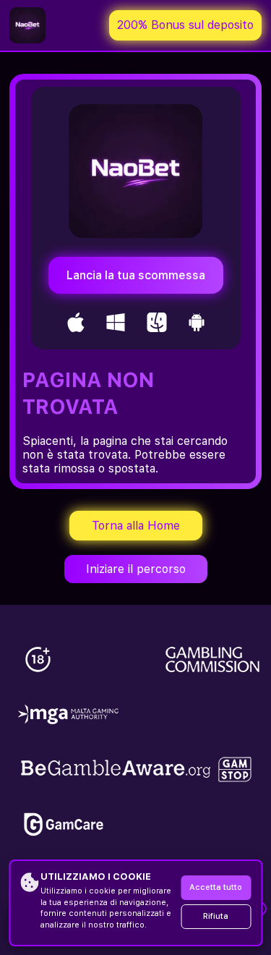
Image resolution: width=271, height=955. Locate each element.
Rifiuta (215, 916)
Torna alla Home (136, 525)
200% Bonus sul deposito (185, 25)
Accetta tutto (215, 887)
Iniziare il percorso (136, 569)
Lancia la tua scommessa (135, 275)
